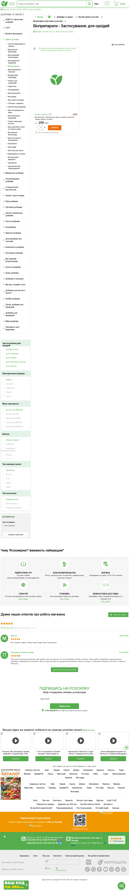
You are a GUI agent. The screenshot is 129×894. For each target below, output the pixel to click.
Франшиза (24, 856)
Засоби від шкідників (17, 107)
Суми (105, 774)
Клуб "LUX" (112, 800)
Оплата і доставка (84, 800)
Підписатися (64, 706)
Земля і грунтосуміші (15, 195)
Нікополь (73, 774)
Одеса (66, 770)
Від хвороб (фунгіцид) (12, 50)
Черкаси (100, 770)
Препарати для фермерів (12, 328)
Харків (56, 770)
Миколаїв (61, 774)
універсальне (12, 349)
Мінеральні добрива (14, 173)
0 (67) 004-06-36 (50, 843)
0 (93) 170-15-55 (49, 840)
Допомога (107, 804)
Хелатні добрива (13, 267)
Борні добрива (12, 273)
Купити (54, 128)
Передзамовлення (64, 808)
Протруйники (13, 90)
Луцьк (50, 774)
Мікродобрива (12, 321)
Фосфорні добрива (14, 253)
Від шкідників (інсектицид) (13, 56)
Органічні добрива (14, 207)
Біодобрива (11, 227)
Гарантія (69, 800)
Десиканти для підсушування (14, 167)
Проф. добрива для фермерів (14, 305)
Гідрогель (12, 86)
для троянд (11, 366)
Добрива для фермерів (11, 314)
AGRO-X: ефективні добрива (14, 20)
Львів (121, 770)
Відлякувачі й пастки (16, 154)
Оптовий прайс (102, 808)
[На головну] (4, 4)
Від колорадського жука (16, 111)
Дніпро (76, 770)
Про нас (46, 800)
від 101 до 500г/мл (14, 410)
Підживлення (12, 499)
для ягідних (11, 358)
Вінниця (27, 774)
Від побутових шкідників (14, 117)
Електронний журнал (74, 856)
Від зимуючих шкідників (13, 62)
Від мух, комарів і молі (15, 284)
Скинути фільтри (15, 534)
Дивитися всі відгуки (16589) (64, 670)
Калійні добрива (13, 298)
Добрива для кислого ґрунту (15, 291)
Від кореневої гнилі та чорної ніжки (16, 128)
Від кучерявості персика (14, 71)
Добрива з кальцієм (14, 278)
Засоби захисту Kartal (90, 804)
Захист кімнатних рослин (15, 122)
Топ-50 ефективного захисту (16, 45)
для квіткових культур (16, 362)
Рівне (95, 774)
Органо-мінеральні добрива (14, 214)
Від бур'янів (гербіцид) (13, 76)
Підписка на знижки (45, 804)
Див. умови (23, 599)
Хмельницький (118, 774)
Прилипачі (12, 144)
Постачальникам (84, 808)
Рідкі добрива (12, 201)
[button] (126, 747)
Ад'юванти (12, 163)
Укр (96, 4)
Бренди (115, 808)
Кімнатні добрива (13, 233)
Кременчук (77, 788)
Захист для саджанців (12, 82)
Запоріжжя (88, 770)
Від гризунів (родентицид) (12, 260)
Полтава (85, 774)
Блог (35, 800)
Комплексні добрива (15, 247)
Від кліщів (12, 147)
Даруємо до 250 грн (67, 804)
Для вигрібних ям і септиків (14, 240)
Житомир (80, 777)
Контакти (57, 800)
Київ (47, 770)
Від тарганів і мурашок (13, 158)
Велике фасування (14, 33)
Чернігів (68, 777)
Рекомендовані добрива (12, 180)
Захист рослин (12, 39)
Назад (40, 17)
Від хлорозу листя (15, 150)
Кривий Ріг (39, 774)
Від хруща (12, 96)
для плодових (12, 353)
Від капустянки (14, 93)
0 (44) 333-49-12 (33, 840)
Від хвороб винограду (12, 133)
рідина (9, 380)
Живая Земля (12, 440)
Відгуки (99, 800)
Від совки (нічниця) (16, 100)
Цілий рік (10, 470)
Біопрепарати (13, 66)
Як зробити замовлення (98, 856)
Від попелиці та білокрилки (14, 139)
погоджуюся (52, 710)
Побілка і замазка (15, 103)
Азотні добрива (13, 221)
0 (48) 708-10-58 (33, 843)
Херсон (111, 770)
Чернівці (52, 788)
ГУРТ (8, 28)
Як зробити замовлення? (41, 808)
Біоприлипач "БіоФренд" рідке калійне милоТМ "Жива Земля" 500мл (54, 118)
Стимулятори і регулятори (12, 188)
